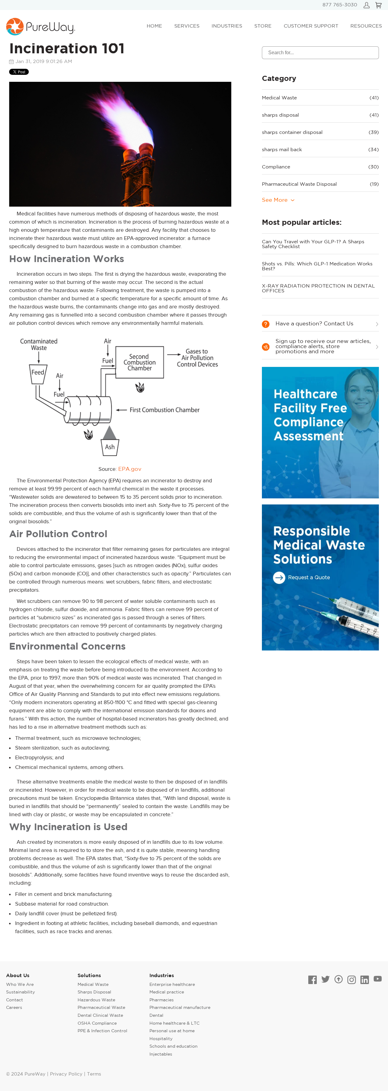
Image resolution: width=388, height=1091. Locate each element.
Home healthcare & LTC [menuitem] (174, 1023)
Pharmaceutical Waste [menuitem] (101, 1008)
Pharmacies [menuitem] (161, 1000)
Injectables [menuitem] (160, 1054)
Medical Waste (320, 98)
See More (275, 200)
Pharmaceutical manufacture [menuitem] (179, 1008)
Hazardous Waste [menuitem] (96, 1000)
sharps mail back (320, 150)
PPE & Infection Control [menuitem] (102, 1031)
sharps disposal (320, 115)
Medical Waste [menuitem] (93, 984)
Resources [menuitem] (366, 26)
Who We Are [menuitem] (20, 984)
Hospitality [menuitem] (160, 1039)
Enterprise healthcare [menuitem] (172, 984)
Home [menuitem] (154, 26)
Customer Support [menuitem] (311, 26)
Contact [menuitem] (14, 1000)
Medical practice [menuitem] (166, 992)
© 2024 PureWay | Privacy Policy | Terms (53, 1074)
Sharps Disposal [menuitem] (94, 992)
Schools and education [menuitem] (173, 1046)
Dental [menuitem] (156, 1015)
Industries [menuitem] (227, 26)
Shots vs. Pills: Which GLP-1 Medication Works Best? (317, 266)
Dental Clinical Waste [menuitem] (100, 1015)
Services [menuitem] (186, 26)
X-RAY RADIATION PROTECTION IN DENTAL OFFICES (318, 288)
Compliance (320, 167)
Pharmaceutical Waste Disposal (320, 184)
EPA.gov (130, 469)
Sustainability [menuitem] (20, 992)
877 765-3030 (340, 5)
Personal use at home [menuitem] (172, 1031)
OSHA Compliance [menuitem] (97, 1023)
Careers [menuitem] (14, 1008)
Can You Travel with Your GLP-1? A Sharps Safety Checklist (313, 244)
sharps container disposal (320, 132)
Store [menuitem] (263, 26)
